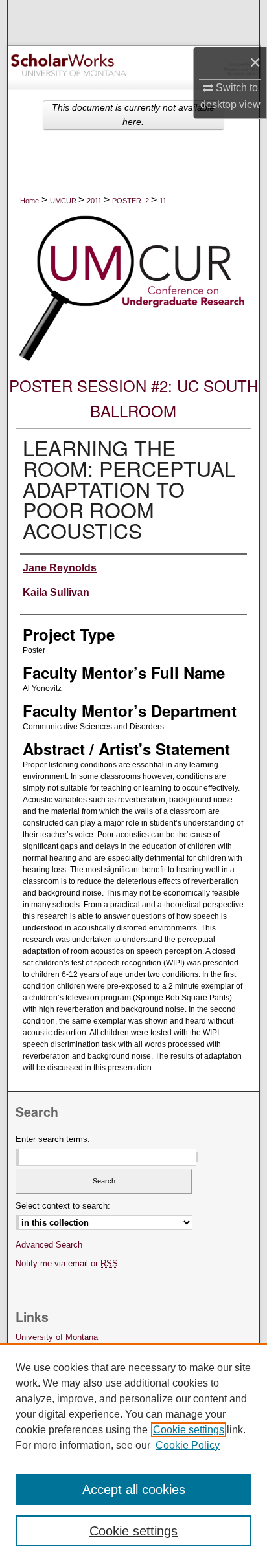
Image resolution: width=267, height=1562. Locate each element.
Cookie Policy (188, 1445)
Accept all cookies (133, 1489)
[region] (133, 1452)
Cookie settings (188, 1429)
